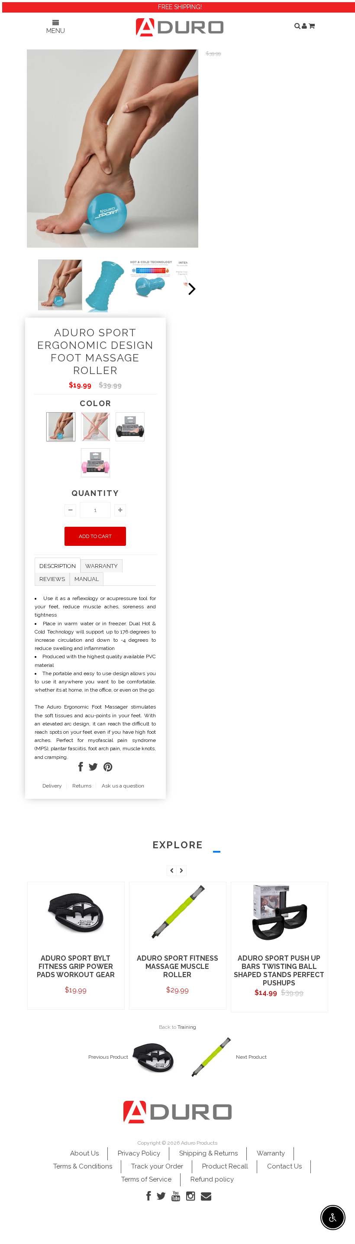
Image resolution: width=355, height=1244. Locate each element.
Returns (81, 786)
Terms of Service (146, 1179)
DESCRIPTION (57, 566)
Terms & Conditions (82, 1166)
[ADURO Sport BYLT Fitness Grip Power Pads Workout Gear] (76, 941)
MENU (55, 31)
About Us (84, 1153)
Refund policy (212, 1179)
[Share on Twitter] (93, 769)
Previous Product (108, 1057)
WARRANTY (101, 566)
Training (187, 1027)
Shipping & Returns (208, 1153)
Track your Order (157, 1166)
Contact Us (284, 1166)
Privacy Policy (139, 1153)
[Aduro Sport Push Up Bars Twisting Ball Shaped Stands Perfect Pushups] (279, 941)
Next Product (251, 1057)
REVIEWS (52, 579)
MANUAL (86, 579)
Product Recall (225, 1166)
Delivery (52, 786)
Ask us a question (123, 786)
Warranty (271, 1153)
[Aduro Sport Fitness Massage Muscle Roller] (178, 941)
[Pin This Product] (108, 769)
